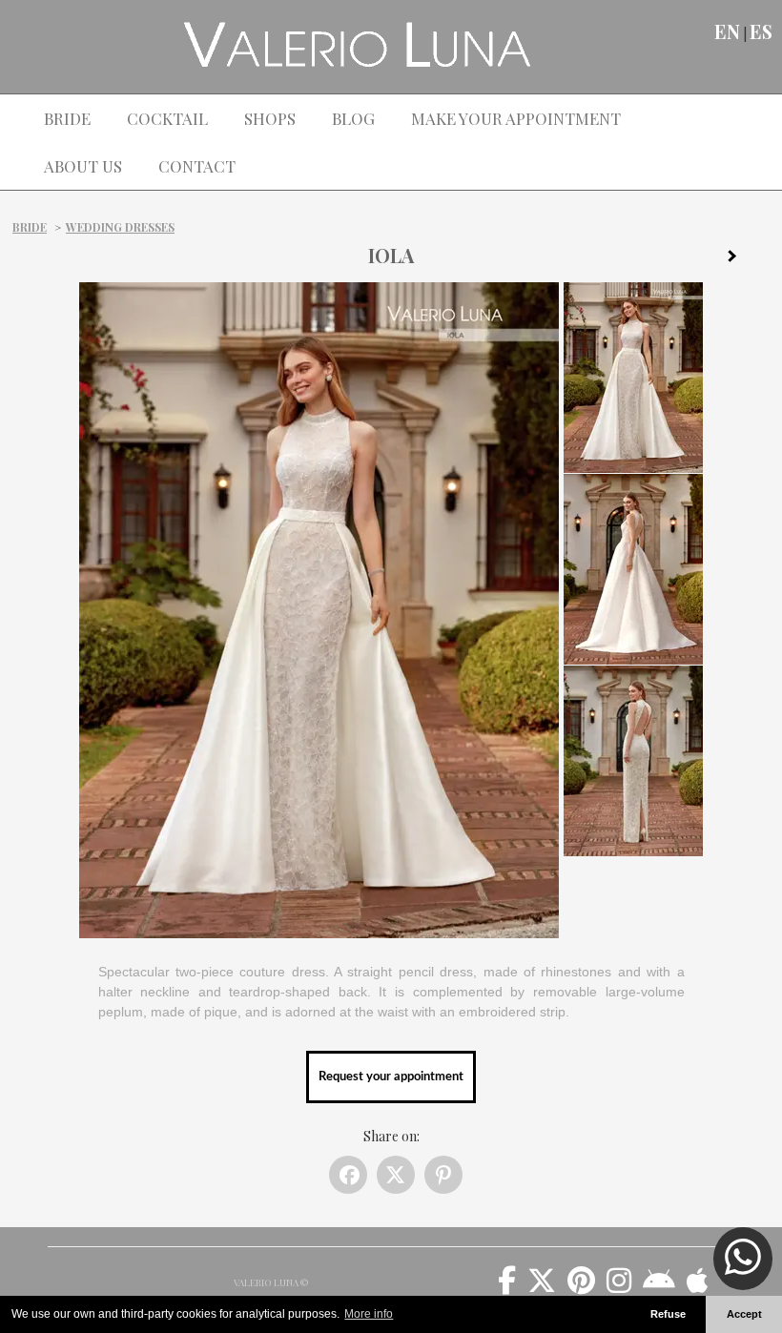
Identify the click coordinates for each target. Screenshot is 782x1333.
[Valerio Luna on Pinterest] (581, 1287)
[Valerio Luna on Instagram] (619, 1287)
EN (727, 31)
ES (761, 31)
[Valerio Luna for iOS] (697, 1287)
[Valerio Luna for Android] (659, 1287)
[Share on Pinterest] (443, 1175)
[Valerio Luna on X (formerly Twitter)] (542, 1287)
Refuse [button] (668, 1314)
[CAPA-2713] (739, 259)
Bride (29, 227)
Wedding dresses (120, 227)
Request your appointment (391, 1076)
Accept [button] (744, 1314)
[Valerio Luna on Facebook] (507, 1287)
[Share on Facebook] (348, 1175)
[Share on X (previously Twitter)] (396, 1175)
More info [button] (368, 1314)
